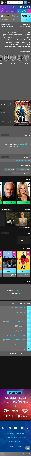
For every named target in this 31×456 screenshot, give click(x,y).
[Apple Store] (21, 428)
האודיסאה (22, 312)
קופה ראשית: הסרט (19, 349)
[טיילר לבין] (6, 55)
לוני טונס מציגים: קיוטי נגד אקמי (15, 321)
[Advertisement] (15, 83)
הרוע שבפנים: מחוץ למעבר (17, 335)
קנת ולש (10, 203)
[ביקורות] (7, 101)
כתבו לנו (10, 441)
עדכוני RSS (10, 434)
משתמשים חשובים (19, 438)
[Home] (25, 2)
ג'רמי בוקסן (7, 170)
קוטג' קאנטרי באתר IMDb (22, 161)
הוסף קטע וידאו (6, 210)
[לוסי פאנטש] (13, 55)
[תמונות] (7, 118)
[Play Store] (27, 428)
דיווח (17, 434)
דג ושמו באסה (21, 344)
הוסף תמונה (5, 233)
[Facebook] (3, 428)
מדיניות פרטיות (19, 441)
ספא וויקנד (22, 326)
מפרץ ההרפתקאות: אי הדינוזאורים (14, 340)
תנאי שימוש (9, 438)
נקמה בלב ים (21, 317)
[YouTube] (15, 428)
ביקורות (13, 11)
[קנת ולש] (19, 55)
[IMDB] (7, 16)
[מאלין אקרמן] (26, 55)
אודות (22, 434)
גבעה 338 (22, 331)
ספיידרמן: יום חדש (19, 308)
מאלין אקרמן (24, 203)
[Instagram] (9, 428)
